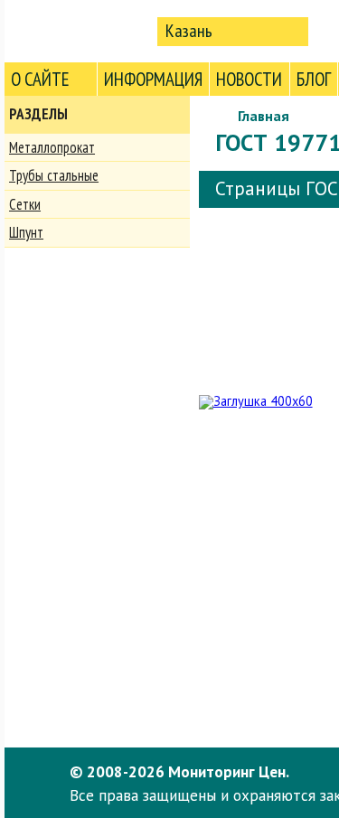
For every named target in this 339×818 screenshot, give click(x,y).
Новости (249, 79)
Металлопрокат (52, 147)
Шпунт (26, 232)
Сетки (25, 204)
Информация (153, 79)
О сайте (40, 79)
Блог (314, 79)
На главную (77, 30)
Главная (263, 116)
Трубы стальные (54, 175)
